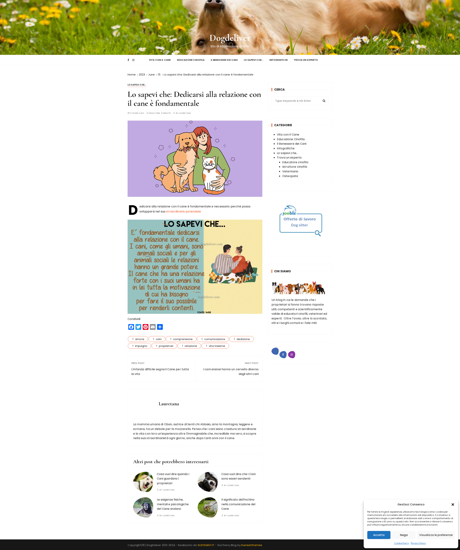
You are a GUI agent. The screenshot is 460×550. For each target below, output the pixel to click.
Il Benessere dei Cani (224, 60)
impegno (141, 346)
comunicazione (214, 339)
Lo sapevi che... (137, 84)
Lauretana (185, 113)
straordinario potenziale (183, 211)
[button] (453, 504)
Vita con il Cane (160, 60)
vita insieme (217, 346)
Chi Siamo (282, 271)
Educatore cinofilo (295, 162)
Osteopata (290, 176)
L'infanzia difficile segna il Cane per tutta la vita (160, 371)
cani (159, 339)
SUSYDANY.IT (206, 545)
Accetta (379, 535)
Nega (404, 535)
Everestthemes (251, 545)
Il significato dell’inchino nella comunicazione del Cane (238, 504)
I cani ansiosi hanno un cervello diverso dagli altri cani (231, 371)
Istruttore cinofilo (294, 167)
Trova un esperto (306, 60)
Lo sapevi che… (253, 60)
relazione (191, 346)
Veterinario (290, 171)
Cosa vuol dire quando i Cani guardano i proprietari (173, 478)
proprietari (166, 346)
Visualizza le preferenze (436, 535)
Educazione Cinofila (191, 60)
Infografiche (278, 60)
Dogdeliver (230, 37)
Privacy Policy (418, 543)
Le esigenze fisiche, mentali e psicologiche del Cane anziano (173, 504)
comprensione (183, 339)
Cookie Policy (401, 543)
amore (139, 339)
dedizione (243, 339)
